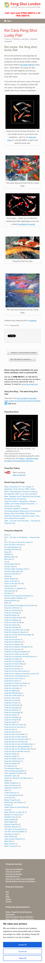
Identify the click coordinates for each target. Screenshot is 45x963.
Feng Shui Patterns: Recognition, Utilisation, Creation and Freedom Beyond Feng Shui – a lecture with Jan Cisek (20, 503)
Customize (22, 951)
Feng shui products (11, 710)
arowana (32, 320)
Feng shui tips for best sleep (14, 737)
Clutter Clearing (10, 578)
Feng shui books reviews (13, 617)
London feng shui (10, 792)
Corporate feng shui (13, 876)
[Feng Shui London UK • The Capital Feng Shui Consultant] (22, 5)
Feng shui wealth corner (13, 758)
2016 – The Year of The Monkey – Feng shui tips (22, 537)
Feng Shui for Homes (12, 666)
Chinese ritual (9, 566)
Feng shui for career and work (15, 654)
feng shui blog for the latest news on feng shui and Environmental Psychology (22, 399)
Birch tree (7, 559)
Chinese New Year (11, 564)
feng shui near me (10, 698)
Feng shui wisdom (11, 763)
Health (6, 780)
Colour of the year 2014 (12, 583)
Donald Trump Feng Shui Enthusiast (17, 595)
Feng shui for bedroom (12, 644)
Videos (8, 899)
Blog (7, 891)
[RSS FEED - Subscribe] (10, 404)
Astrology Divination (11, 549)
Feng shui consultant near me (15, 629)
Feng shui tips (9, 729)
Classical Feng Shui (11, 573)
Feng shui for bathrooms (13, 642)
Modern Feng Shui (11, 800)
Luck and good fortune (12, 795)
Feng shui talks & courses (13, 724)
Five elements (9, 766)
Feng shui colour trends (12, 622)
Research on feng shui (12, 814)
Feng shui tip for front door (14, 727)
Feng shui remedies (11, 717)
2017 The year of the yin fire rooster (17, 542)
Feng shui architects (11, 608)
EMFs (6, 603)
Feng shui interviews (11, 688)
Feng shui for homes (13, 871)
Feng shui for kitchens (12, 668)
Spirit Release (9, 822)
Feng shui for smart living (13, 678)
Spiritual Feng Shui (11, 824)
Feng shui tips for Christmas (14, 741)
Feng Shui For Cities (11, 659)
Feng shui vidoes (10, 756)
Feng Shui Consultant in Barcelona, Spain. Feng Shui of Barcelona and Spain (21, 517)
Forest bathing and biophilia (14, 771)
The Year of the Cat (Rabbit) (14, 831)
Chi (5, 561)
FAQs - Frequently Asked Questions (19, 912)
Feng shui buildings (11, 620)
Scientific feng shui (11, 817)
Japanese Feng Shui (11, 788)
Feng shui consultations (14, 869)
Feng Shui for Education (13, 661)
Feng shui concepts (11, 627)
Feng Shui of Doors (11, 702)
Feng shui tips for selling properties (17, 746)
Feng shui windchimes (12, 761)
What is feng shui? (11, 846)
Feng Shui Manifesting (12, 693)
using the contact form (30, 384)
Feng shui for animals (12, 639)
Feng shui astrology (11, 612)
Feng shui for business (12, 649)
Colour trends (9, 586)
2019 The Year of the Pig (13, 544)
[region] (22, 941)
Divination (8, 593)
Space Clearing (9, 819)
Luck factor (8, 797)
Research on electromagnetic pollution (22, 352)
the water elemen (27, 64)
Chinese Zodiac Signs (12, 571)
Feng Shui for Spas (11, 681)
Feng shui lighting (10, 690)
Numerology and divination (14, 802)
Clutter (6, 576)
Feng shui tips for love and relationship (18, 744)
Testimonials (10, 914)
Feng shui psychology (12, 712)
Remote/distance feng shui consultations (20, 881)
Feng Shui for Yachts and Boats (16, 683)
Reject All (22, 958)
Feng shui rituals (10, 722)
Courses (9, 901)
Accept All (22, 944)
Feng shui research (11, 719)
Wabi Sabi (8, 841)
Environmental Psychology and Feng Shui (19, 605)
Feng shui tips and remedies (14, 734)
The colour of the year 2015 (14, 829)
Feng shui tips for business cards (16, 739)
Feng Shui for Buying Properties (16, 651)
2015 (6, 535)
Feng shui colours (10, 625)
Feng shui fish (14, 325)
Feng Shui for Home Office (14, 664)
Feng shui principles (11, 707)
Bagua (6, 552)
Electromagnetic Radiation (13, 598)
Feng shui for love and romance (15, 671)
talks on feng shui (19, 475)
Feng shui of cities (11, 700)
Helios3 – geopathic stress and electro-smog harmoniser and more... (21, 459)
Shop (7, 896)
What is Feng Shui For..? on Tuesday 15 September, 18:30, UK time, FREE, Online (19, 487)
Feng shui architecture (12, 610)
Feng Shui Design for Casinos (15, 632)
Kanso (6, 790)
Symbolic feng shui (11, 826)
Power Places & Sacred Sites (15, 807)
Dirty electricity (9, 591)
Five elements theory (12, 768)
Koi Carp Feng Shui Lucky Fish (20, 32)
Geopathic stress (10, 775)
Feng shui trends (10, 753)
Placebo (7, 805)
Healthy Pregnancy (11, 783)
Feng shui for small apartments (15, 676)
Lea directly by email (26, 224)
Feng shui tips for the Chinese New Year (19, 749)
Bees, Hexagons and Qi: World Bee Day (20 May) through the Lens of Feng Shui (22, 497)
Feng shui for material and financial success (20, 673)
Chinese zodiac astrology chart (15, 569)
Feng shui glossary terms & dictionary (20, 916)
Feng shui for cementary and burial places (19, 656)
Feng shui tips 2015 (11, 732)
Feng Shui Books (10, 615)
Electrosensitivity (10, 600)
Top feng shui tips (10, 834)
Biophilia (7, 554)
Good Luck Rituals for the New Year (17, 778)
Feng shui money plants (13, 695)
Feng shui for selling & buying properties (20, 879)
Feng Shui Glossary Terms (14, 685)
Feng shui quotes (10, 715)
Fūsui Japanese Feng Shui (14, 773)
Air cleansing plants (11, 547)
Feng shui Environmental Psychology (17, 634)
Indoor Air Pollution (11, 785)
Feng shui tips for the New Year (15, 751)
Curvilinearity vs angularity (14, 588)
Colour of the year (10, 581)
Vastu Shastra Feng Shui (13, 839)
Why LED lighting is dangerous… (22, 359)
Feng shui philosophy (12, 705)
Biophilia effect (9, 557)
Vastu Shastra (9, 836)
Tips (7, 894)
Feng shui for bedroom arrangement (17, 646)
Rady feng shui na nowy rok (14, 812)
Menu (9, 21)
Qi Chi (6, 809)
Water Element (9, 844)
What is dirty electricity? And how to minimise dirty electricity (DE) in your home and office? (21, 492)
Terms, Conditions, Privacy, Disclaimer (20, 919)
